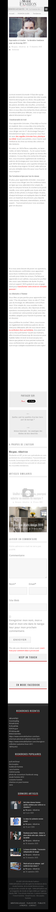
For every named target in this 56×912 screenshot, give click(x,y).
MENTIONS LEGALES (18, 903)
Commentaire (16, 555)
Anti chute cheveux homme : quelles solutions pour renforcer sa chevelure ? (34, 804)
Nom (12, 584)
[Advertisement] (31, 72)
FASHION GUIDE (23, 13)
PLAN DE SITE (31, 903)
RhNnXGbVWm (15, 734)
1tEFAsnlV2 (13, 746)
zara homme (14, 769)
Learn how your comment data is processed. (27, 649)
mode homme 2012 (16, 777)
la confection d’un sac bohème (21, 330)
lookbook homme (16, 767)
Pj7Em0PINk (13, 726)
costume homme (15, 779)
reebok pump (14, 772)
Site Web (14, 600)
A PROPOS (23, 905)
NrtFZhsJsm (13, 728)
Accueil (11, 13)
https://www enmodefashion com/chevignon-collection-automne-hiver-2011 (27, 742)
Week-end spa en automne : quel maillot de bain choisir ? (33, 864)
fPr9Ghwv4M (14, 731)
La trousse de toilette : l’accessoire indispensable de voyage (34, 850)
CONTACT (32, 905)
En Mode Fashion (22, 529)
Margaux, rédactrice (19, 47)
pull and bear (14, 761)
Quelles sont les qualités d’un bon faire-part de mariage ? (27, 418)
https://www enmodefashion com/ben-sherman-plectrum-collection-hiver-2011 (24, 737)
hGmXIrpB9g (14, 721)
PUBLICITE (41, 903)
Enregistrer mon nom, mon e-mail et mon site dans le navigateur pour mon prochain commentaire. (27, 625)
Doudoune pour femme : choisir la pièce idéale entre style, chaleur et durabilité (34, 835)
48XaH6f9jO (13, 718)
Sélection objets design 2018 (28, 525)
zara (11, 785)
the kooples (13, 764)
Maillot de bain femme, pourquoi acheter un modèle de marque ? (28, 496)
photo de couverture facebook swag (23, 774)
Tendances (37, 13)
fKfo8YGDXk (14, 723)
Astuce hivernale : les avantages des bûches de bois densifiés (28, 432)
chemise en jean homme (19, 782)
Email (32, 584)
